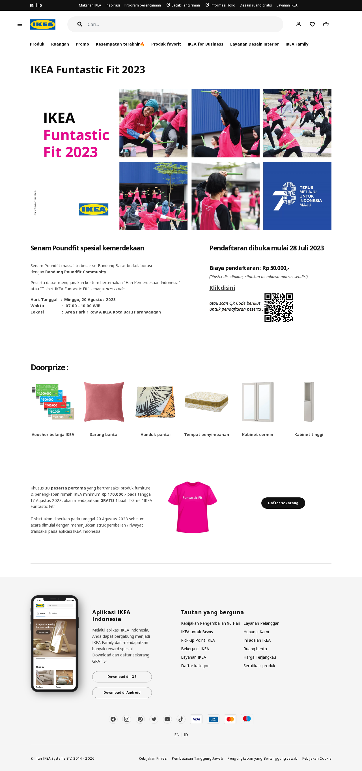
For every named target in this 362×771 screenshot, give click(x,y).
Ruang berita (255, 648)
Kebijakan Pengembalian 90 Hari (210, 623)
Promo (82, 44)
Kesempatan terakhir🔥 (120, 44)
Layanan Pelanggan (261, 623)
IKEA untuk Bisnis (197, 631)
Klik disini (222, 287)
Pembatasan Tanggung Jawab (197, 758)
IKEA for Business (205, 44)
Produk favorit (166, 44)
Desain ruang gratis (256, 5)
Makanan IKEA (90, 5)
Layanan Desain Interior (254, 44)
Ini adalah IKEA (257, 640)
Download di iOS (121, 676)
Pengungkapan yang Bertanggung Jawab (263, 758)
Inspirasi (113, 5)
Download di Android (122, 692)
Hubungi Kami (256, 631)
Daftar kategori (195, 665)
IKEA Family (297, 44)
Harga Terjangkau (260, 657)
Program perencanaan (142, 5)
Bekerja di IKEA (195, 648)
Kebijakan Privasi (153, 758)
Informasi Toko (223, 5)
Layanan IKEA (287, 5)
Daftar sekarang (283, 503)
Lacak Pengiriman (186, 5)
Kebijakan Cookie (317, 758)
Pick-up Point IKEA (198, 640)
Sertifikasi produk (259, 665)
